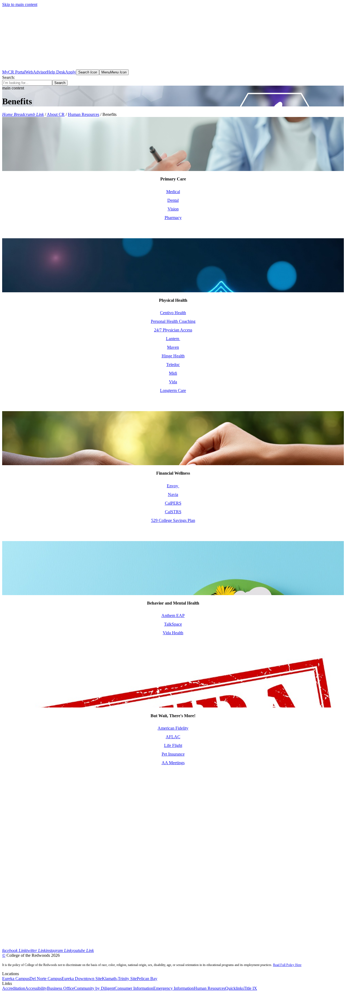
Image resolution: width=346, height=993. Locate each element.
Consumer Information (134, 988)
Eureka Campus (15, 978)
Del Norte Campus (45, 978)
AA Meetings (173, 762)
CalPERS (173, 503)
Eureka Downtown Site (82, 978)
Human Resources (83, 114)
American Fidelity (173, 728)
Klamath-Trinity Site (119, 978)
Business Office (60, 988)
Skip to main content (19, 4)
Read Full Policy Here (287, 965)
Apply (70, 72)
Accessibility (36, 988)
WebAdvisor (36, 72)
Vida (173, 382)
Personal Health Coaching (173, 321)
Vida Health (173, 632)
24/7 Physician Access (173, 330)
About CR (56, 114)
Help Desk (56, 72)
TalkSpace (173, 624)
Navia (173, 494)
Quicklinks (234, 988)
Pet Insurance (173, 754)
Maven (173, 347)
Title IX (250, 988)
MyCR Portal (13, 72)
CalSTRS (173, 511)
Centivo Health (173, 312)
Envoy (173, 486)
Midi (173, 373)
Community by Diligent (94, 988)
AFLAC (173, 736)
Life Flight (173, 745)
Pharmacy (173, 217)
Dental (173, 200)
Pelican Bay (147, 978)
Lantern (173, 338)
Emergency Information (173, 988)
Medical (173, 191)
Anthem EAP (173, 615)
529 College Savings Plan (173, 520)
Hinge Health (173, 356)
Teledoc (173, 364)
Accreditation (13, 988)
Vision (173, 209)
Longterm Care (173, 390)
